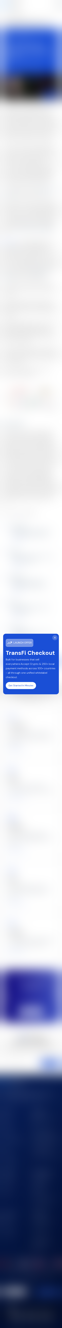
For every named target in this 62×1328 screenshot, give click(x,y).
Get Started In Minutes (20, 685)
